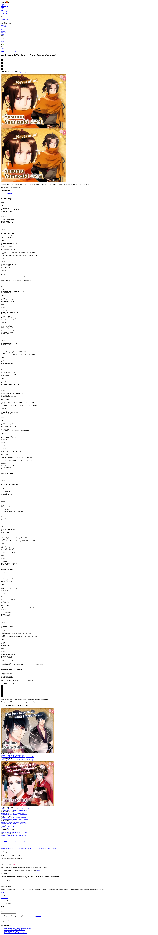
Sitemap (3, 892)
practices (38, 870)
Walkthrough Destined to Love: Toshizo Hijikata (13, 835)
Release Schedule (5, 12)
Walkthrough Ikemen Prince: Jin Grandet (14, 930)
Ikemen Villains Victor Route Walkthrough (15, 931)
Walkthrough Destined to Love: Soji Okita (12, 831)
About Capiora (4, 19)
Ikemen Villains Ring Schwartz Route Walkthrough (17, 928)
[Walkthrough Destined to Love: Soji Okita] (12, 828)
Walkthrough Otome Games (8, 848)
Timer (2, 41)
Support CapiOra (5, 20)
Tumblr (2, 34)
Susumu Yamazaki (52, 848)
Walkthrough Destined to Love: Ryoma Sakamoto (14, 822)
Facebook (3, 32)
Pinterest (3, 31)
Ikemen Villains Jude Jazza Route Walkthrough (16, 933)
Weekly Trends (4, 10)
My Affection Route (9, 193)
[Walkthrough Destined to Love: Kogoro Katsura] (14, 810)
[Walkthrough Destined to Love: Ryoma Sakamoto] (14, 819)
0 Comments (4, 72)
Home (2, 4)
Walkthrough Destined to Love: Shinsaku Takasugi (14, 826)
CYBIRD (3, 842)
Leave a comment (27, 72)
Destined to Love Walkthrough (40, 848)
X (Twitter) (4, 26)
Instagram (3, 29)
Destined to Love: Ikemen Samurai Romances (18, 842)
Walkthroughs (4, 6)
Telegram (3, 25)
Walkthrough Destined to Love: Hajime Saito (12, 755)
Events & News (5, 13)
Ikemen (30, 848)
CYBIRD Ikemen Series (21, 848)
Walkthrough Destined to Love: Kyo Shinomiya (13, 817)
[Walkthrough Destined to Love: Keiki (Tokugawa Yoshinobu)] (17, 757)
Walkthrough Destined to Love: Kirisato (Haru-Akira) (15, 808)
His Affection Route (9, 195)
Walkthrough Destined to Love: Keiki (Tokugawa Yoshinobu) (17, 760)
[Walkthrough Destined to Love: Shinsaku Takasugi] (14, 823)
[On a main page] (5, 3)
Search (2, 40)
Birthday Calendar (5, 9)
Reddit (2, 28)
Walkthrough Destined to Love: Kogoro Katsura (13, 813)
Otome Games (4, 7)
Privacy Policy (4, 898)
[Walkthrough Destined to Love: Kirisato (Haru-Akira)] (27, 805)
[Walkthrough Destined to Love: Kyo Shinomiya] (14, 814)
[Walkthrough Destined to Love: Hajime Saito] (27, 752)
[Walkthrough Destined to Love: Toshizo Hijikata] (14, 832)
